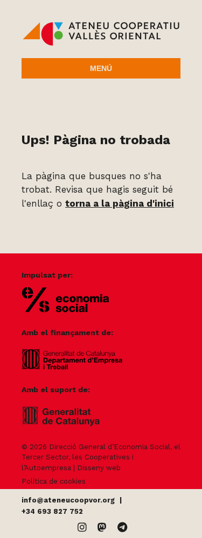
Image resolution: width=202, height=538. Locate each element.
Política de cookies (54, 481)
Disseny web (99, 468)
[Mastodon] (102, 527)
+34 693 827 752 (52, 511)
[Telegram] (122, 527)
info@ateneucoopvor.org (68, 500)
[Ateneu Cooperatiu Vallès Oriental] (101, 43)
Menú (101, 68)
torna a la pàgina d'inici (119, 203)
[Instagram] (82, 527)
